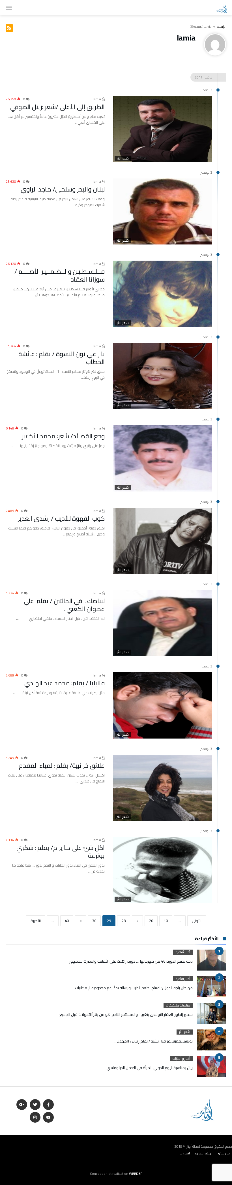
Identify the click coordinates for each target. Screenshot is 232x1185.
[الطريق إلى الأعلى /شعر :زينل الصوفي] (162, 129)
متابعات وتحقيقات (178, 1005)
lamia (97, 99)
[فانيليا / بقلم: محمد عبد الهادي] (162, 705)
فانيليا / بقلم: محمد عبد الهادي (64, 683)
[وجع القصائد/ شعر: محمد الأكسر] (162, 458)
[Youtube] (48, 1117)
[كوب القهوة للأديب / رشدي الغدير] (162, 541)
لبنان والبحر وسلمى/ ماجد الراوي (63, 189)
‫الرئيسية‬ (221, 26)
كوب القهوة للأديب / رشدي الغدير (61, 518)
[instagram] (35, 1117)
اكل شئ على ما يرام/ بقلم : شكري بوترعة (60, 851)
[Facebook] (48, 1104)
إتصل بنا (185, 1153)
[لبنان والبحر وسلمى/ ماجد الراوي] (162, 211)
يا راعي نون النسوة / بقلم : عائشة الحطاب (61, 358)
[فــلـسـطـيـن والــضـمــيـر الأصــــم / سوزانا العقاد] (162, 294)
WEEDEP (135, 1173)
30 (94, 920)
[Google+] (21, 1104)
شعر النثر (123, 158)
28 (124, 920)
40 (67, 920)
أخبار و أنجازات (181, 1058)
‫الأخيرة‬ (36, 920)
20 (151, 920)
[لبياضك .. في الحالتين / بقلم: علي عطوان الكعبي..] (162, 623)
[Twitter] (35, 1104)
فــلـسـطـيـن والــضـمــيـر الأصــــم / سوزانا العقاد (59, 275)
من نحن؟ (224, 1153)
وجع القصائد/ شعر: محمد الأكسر (63, 436)
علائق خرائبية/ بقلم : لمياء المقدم (62, 765)
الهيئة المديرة (203, 1153)
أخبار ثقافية (183, 952)
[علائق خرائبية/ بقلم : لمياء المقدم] (162, 788)
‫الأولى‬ (196, 920)
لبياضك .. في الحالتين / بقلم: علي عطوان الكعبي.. (64, 605)
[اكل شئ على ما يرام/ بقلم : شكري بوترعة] (162, 870)
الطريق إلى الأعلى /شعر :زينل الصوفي (57, 107)
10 (166, 920)
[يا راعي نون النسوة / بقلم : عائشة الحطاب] (162, 376)
